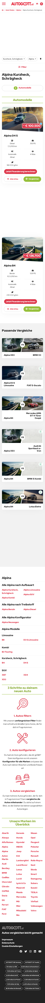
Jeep (18, 851)
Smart (34, 874)
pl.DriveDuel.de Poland (13, 979)
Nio (18, 915)
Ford (4, 914)
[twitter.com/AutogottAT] (25, 951)
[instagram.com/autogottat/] (30, 951)
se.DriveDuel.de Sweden (30, 984)
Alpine (5, 851)
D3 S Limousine (31, 640)
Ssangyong (36, 878)
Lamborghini (22, 860)
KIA (18, 856)
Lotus (19, 874)
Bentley (6, 868)
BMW (4, 873)
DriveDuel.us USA (11, 967)
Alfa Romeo (7, 842)
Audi (4, 863)
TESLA (34, 892)
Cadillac (5, 877)
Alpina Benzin (8, 609)
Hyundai (20, 842)
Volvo (33, 910)
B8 (3, 640)
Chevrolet (7, 882)
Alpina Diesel (30, 609)
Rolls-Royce (36, 860)
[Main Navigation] (4, 4)
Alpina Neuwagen (10, 622)
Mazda (19, 892)
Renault (34, 856)
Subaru (34, 883)
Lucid (19, 878)
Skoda (34, 869)
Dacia (4, 895)
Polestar (35, 846)
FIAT (4, 909)
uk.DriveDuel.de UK (12, 975)
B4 (3, 662)
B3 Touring (7, 652)
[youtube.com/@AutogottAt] (39, 951)
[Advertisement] (22, 210)
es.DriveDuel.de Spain (31, 971)
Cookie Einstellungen (12, 946)
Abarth (5, 833)
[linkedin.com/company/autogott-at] (35, 951)
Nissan (34, 833)
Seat (33, 865)
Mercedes (21, 897)
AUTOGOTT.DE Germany (13, 962)
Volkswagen (37, 906)
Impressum (7, 939)
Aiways (5, 837)
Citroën (5, 886)
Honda (19, 837)
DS (3, 900)
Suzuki (34, 887)
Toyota (34, 897)
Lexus (19, 869)
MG (18, 901)
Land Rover (22, 865)
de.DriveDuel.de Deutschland (30, 967)
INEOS (19, 846)
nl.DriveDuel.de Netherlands (30, 975)
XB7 (4, 675)
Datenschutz (8, 943)
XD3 (4, 679)
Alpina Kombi (8, 597)
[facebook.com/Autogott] (21, 951)
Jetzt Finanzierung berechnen (20, 171)
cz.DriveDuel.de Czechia (31, 979)
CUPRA (5, 891)
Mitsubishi (21, 910)
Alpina (5, 846)
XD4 (26, 675)
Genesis (20, 833)
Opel (33, 837)
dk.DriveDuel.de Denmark (13, 988)
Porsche (35, 851)
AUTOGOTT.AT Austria (32, 962)
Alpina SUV (29, 594)
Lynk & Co (21, 883)
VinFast (34, 901)
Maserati (20, 887)
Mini (18, 906)
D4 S (26, 662)
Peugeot (35, 842)
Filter (24, 67)
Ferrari (5, 904)
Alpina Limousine (32, 590)
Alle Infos (14, 179)
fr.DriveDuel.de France (14, 971)
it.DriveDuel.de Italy (13, 984)
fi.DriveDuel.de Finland (32, 988)
